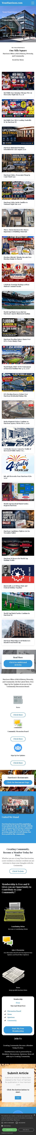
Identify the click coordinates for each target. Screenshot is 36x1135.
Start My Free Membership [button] (18, 1029)
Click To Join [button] (18, 871)
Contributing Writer (18, 926)
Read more (17, 1120)
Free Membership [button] (18, 35)
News (18, 988)
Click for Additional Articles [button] (18, 663)
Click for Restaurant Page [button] (18, 782)
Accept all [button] (9, 1129)
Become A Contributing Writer (18, 929)
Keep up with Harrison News (18, 990)
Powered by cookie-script (7, 1133)
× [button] (34, 1115)
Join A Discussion (18, 950)
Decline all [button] (26, 1129)
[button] (18, 1126)
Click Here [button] (18, 715)
